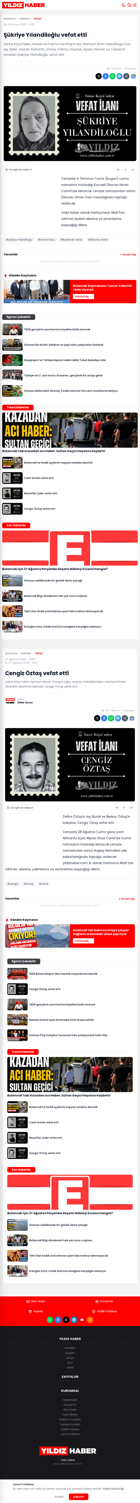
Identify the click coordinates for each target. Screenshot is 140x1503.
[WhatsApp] (50, 1320)
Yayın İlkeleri (70, 1414)
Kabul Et (78, 1497)
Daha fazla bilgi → (115, 1489)
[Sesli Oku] (118, 170)
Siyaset (70, 1353)
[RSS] (90, 1320)
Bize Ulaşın (38, 1301)
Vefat (70, 1367)
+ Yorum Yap (128, 254)
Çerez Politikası (70, 1434)
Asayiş (70, 1358)
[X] (66, 1320)
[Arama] (129, 5)
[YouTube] (82, 1320)
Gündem (70, 1348)
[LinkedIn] (74, 1320)
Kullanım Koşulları (70, 1419)
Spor (70, 1362)
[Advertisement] (31, 200)
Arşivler (38, 1311)
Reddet (59, 1497)
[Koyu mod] (123, 5)
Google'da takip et (20, 169)
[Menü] (135, 5)
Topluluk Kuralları (70, 1424)
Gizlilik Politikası (107, 1311)
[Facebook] (58, 1320)
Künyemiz (106, 1301)
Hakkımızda (70, 1400)
